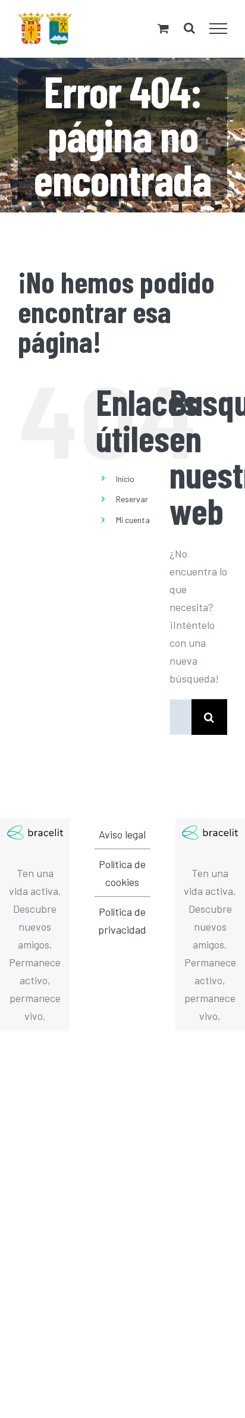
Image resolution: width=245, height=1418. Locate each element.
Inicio (125, 479)
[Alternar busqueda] (189, 28)
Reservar (132, 499)
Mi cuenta (133, 520)
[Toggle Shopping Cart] (163, 28)
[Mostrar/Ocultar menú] (218, 28)
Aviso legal (122, 834)
